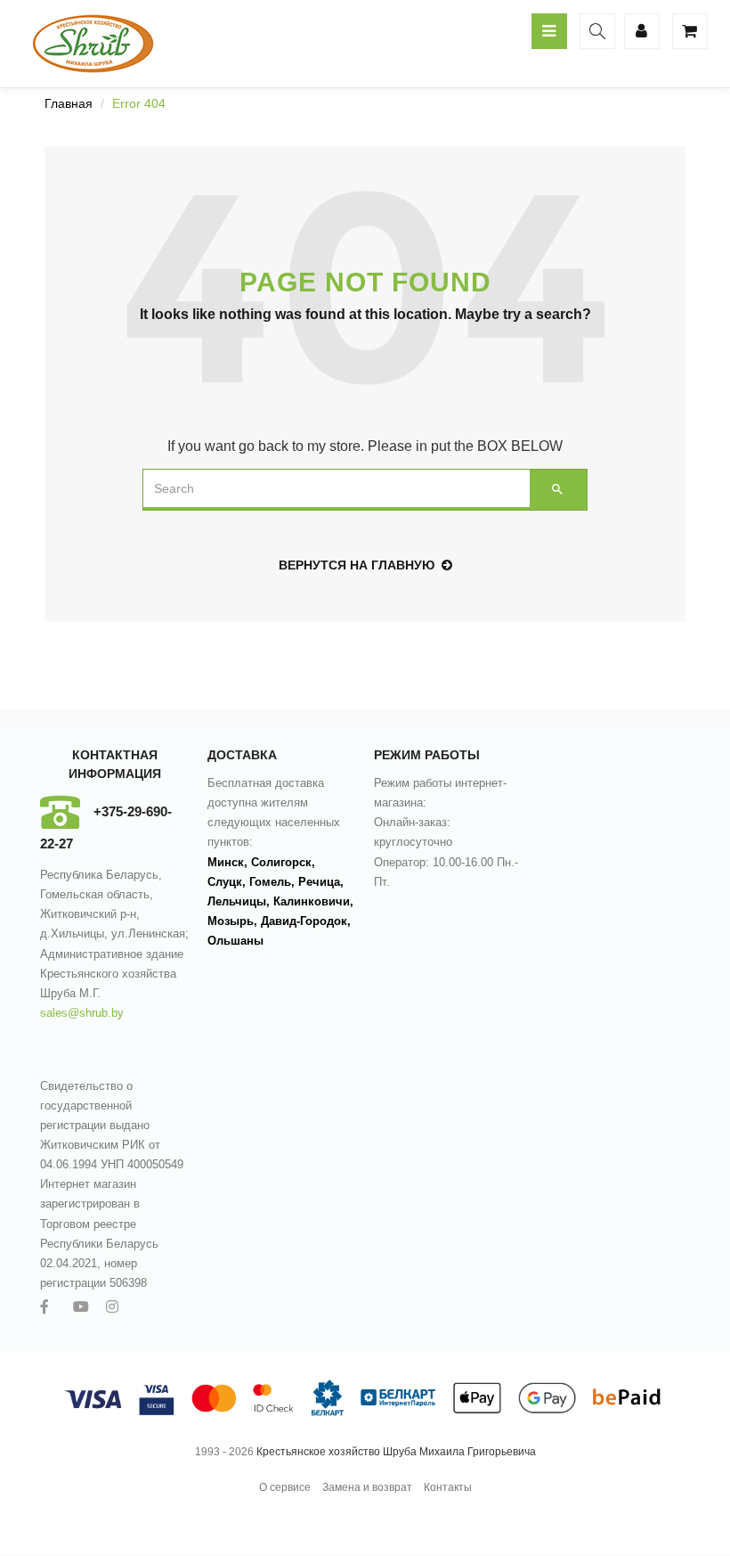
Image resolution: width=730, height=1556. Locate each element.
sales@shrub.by (82, 1013)
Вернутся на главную (356, 565)
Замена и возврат (367, 1487)
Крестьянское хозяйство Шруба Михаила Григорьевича (396, 1451)
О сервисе (285, 1487)
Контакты (448, 1487)
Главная (69, 103)
